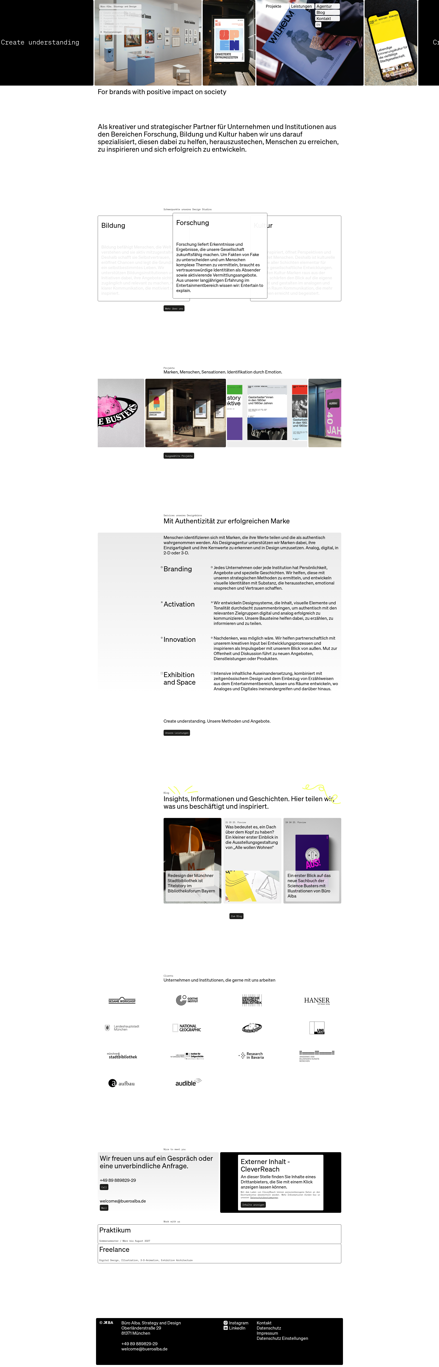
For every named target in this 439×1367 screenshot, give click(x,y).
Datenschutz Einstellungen (282, 1338)
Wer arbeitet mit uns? (114, 26)
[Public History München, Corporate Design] (246, 413)
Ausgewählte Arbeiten (114, 18)
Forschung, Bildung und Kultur (119, 15)
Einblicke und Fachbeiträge (117, 23)
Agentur (324, 6)
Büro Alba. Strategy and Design (118, 6)
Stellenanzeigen (111, 32)
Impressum (267, 1333)
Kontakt (106, 29)
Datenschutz (269, 1327)
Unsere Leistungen (176, 732)
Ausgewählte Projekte (179, 455)
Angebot (106, 21)
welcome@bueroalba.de (144, 1348)
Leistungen (301, 6)
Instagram (238, 1322)
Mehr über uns (174, 308)
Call (104, 1187)
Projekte (273, 6)
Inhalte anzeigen (253, 1204)
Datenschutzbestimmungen (264, 1197)
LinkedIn (237, 1327)
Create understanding (114, 12)
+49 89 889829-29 (139, 1343)
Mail (104, 1207)
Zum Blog (236, 916)
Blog (321, 12)
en (318, 24)
